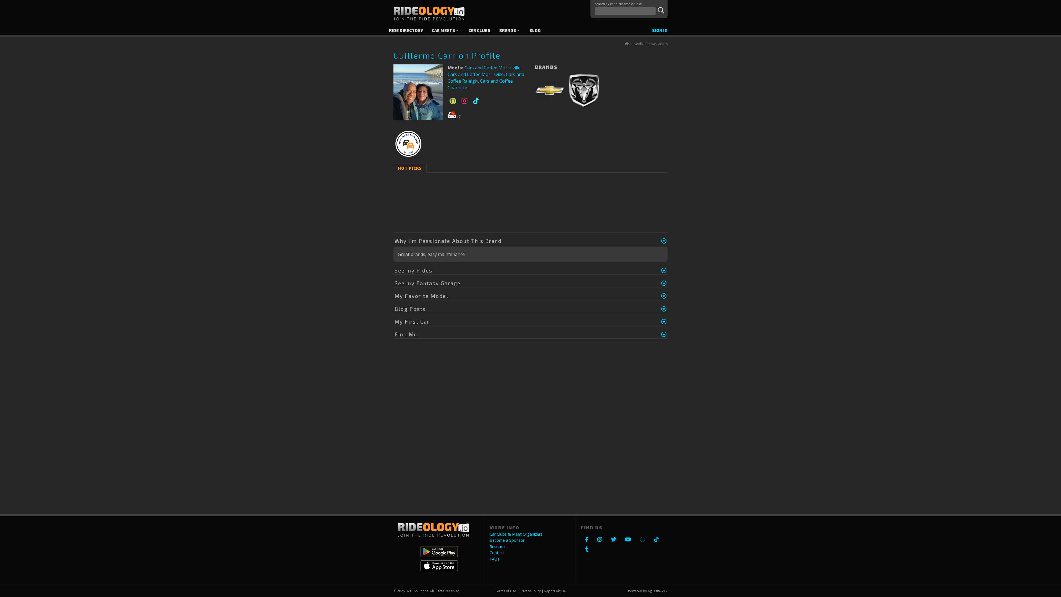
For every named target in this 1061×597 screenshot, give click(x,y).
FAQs (494, 559)
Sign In (660, 30)
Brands (507, 30)
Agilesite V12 (658, 591)
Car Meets (443, 30)
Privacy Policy (530, 591)
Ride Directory (406, 30)
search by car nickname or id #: (618, 3)
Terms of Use (505, 591)
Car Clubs (479, 30)
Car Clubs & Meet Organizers (516, 534)
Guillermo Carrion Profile (447, 55)
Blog (535, 30)
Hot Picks (410, 168)
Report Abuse (555, 591)
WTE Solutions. (417, 591)
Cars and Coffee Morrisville (492, 68)
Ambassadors (656, 43)
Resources (499, 547)
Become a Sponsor (507, 540)
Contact (497, 553)
